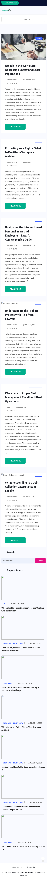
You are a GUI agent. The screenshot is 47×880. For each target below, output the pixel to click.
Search (40, 560)
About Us (31, 867)
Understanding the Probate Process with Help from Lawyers (21, 314)
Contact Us (17, 867)
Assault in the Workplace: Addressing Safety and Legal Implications (22, 69)
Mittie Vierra (12, 325)
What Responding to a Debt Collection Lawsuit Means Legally (22, 486)
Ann (8, 407)
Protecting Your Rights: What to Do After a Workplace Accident (23, 152)
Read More (15, 127)
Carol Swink (12, 80)
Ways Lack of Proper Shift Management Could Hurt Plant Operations (23, 397)
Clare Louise (12, 162)
